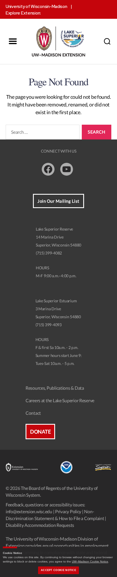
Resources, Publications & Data (55, 388)
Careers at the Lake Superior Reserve (60, 400)
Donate (40, 431)
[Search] (107, 41)
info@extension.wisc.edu (29, 511)
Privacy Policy (68, 511)
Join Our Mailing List (58, 201)
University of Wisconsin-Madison (36, 6)
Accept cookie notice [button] (58, 570)
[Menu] (13, 41)
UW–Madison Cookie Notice (90, 561)
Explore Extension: (23, 13)
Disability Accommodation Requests (40, 525)
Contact (33, 413)
